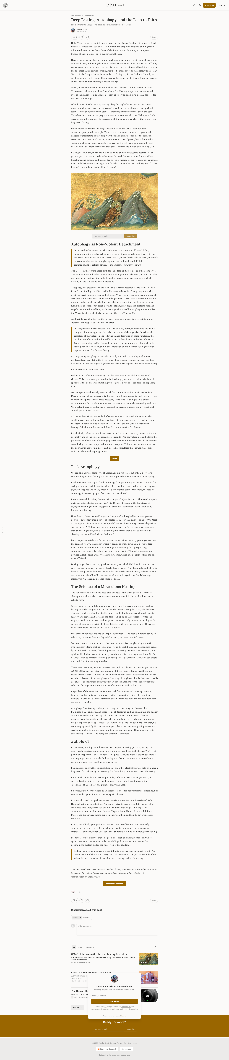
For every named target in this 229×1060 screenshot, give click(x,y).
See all (76, 1007)
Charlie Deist (82, 29)
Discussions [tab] (89, 947)
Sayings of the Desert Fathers (127, 265)
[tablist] (81, 917)
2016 (76, 671)
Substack (102, 1055)
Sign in (222, 5)
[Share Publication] (199, 5)
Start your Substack (108, 1049)
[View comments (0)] (81, 37)
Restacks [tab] (86, 918)
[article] (114, 960)
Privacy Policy (132, 1009)
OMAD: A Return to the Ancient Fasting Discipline (99, 954)
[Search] (194, 5)
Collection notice (130, 1043)
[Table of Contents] (2, 530)
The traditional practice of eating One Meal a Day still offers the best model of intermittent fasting (103, 958)
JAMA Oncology (86, 671)
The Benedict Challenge (82, 15)
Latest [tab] (80, 947)
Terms (119, 1043)
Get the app (126, 1049)
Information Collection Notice (113, 1009)
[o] (148, 959)
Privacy (113, 1043)
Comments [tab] (77, 918)
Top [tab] (74, 947)
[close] (137, 976)
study (97, 671)
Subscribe (209, 5)
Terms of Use (126, 1007)
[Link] (68, 244)
